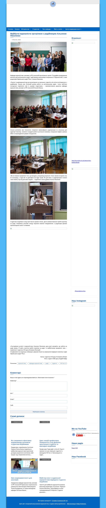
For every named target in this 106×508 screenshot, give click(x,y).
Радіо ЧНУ (75, 448)
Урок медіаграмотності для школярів (21, 479)
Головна (10, 29)
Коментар (13, 380)
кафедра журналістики (35, 363)
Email (12, 399)
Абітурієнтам (25, 29)
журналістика (22, 363)
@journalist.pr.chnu (80, 291)
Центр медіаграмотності (72, 29)
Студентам (36, 29)
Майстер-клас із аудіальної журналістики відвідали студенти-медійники (52, 480)
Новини (17, 29)
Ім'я (11, 393)
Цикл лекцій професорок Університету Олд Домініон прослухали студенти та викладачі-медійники (50, 443)
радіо (47, 363)
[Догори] (53, 7)
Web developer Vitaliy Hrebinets (76, 504)
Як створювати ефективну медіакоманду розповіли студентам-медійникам (21, 442)
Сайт (11, 405)
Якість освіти (58, 29)
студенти (54, 363)
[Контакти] (97, 2)
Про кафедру (47, 29)
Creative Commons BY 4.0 (60, 500)
